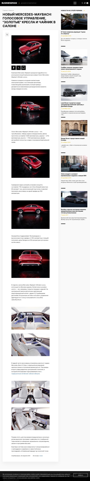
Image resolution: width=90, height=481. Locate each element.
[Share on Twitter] (18, 68)
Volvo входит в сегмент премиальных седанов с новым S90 (73, 174)
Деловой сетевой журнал (28, 3)
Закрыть (80, 475)
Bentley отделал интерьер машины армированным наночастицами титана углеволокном (73, 211)
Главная (5, 10)
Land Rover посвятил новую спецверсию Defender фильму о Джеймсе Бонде (72, 104)
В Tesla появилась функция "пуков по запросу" (73, 32)
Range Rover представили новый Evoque (72, 139)
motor (41, 455)
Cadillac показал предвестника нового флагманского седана (72, 68)
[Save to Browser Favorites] (23, 68)
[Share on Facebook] (13, 68)
